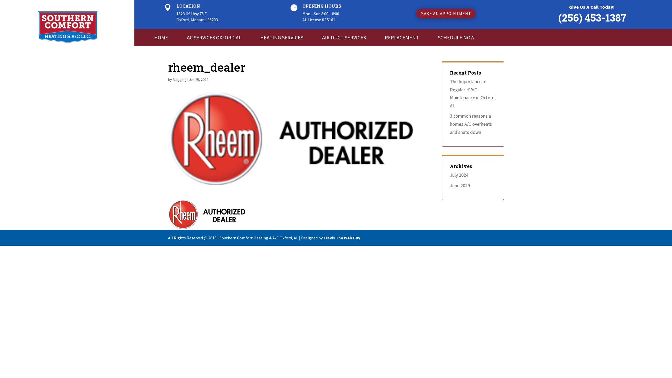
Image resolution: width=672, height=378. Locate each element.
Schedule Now (456, 37)
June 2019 (460, 185)
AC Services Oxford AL (214, 37)
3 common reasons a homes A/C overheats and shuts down (471, 124)
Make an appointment (446, 13)
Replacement (402, 37)
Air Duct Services (344, 37)
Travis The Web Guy (341, 237)
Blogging (180, 79)
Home (161, 37)
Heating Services (281, 37)
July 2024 (459, 175)
